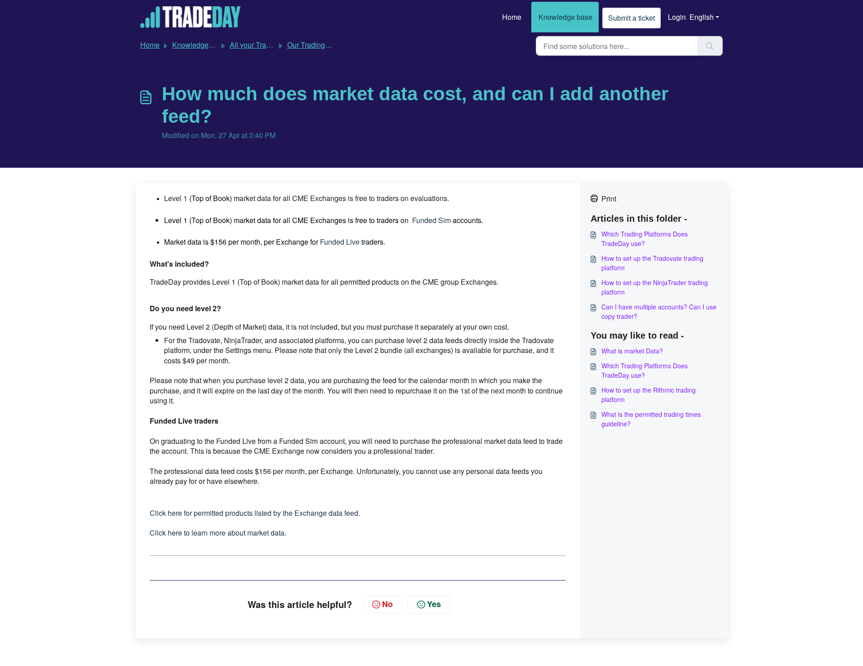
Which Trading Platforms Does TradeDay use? (644, 238)
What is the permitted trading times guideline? (651, 419)
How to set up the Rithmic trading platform (648, 394)
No (387, 604)
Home (511, 17)
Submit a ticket (631, 18)
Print (608, 198)
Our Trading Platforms (322, 45)
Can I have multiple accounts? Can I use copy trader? (658, 311)
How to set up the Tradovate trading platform (652, 263)
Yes (434, 604)
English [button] (702, 17)
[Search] (710, 46)
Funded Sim (431, 220)
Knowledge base (565, 17)
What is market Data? (632, 350)
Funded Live (340, 242)
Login (677, 17)
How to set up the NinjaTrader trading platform (654, 287)
